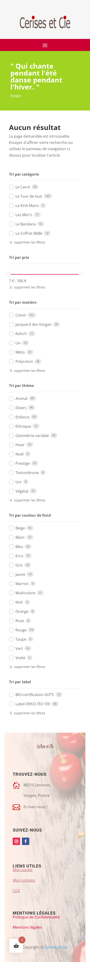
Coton (20, 315)
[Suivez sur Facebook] (25, 841)
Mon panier (23, 869)
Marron (22, 583)
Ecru (19, 555)
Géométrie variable (32, 435)
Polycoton (24, 361)
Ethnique (23, 426)
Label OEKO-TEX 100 (32, 703)
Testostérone (27, 472)
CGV (16, 890)
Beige (20, 528)
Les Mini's (23, 214)
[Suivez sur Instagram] (16, 841)
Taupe (20, 639)
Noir (19, 602)
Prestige (22, 463)
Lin (18, 342)
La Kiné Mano (27, 205)
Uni (18, 481)
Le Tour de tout (28, 196)
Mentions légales (27, 927)
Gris (19, 565)
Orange (21, 611)
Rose (19, 620)
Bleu (19, 546)
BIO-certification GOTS (34, 694)
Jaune (20, 574)
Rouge (21, 630)
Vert (19, 648)
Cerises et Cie (56, 947)
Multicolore (25, 592)
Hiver (20, 444)
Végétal (21, 491)
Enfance (22, 417)
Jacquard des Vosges (33, 324)
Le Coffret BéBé (28, 233)
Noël (19, 454)
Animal (21, 398)
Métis (20, 352)
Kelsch (21, 333)
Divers (21, 407)
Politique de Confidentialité (36, 917)
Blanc (20, 537)
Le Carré (22, 187)
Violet (20, 657)
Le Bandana (25, 224)
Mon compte (24, 880)
